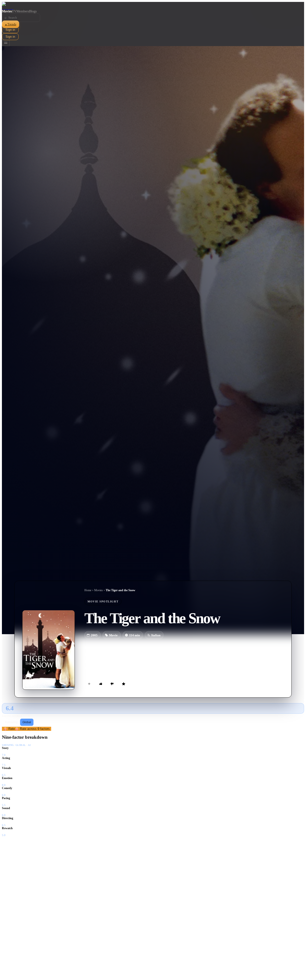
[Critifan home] (153, 6)
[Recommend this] (100, 684)
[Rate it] (123, 684)
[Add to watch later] (89, 684)
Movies (7, 11)
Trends (10, 24)
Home (87, 590)
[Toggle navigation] (6, 43)
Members (22, 11)
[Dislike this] (112, 684)
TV (14, 11)
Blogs (33, 11)
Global (26, 722)
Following (11, 722)
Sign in (10, 30)
